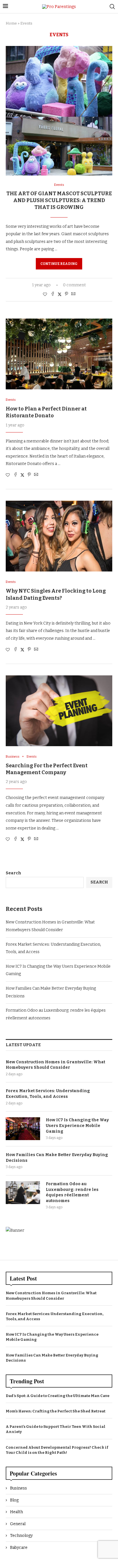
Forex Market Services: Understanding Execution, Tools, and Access (48, 1093)
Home (11, 23)
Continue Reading (59, 264)
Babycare (18, 1547)
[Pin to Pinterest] (66, 294)
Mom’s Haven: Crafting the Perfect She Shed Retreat (55, 1411)
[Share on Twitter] (60, 294)
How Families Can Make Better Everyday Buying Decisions (57, 1157)
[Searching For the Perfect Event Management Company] (59, 710)
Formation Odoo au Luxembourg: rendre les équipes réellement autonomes (72, 1192)
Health (16, 1511)
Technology (21, 1535)
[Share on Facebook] (53, 294)
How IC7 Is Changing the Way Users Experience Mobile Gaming (77, 1126)
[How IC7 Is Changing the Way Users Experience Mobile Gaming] (23, 1128)
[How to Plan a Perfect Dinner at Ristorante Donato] (59, 354)
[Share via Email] (73, 294)
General (17, 1523)
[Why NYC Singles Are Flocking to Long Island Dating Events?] (59, 536)
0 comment (74, 285)
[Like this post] (45, 294)
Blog (14, 1500)
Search (13, 873)
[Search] (112, 6)
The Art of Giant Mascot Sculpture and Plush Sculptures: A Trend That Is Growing (59, 200)
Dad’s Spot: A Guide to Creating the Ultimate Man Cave (57, 1396)
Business (18, 1488)
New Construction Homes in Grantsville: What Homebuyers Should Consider (55, 1065)
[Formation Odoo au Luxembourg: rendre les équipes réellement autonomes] (23, 1192)
